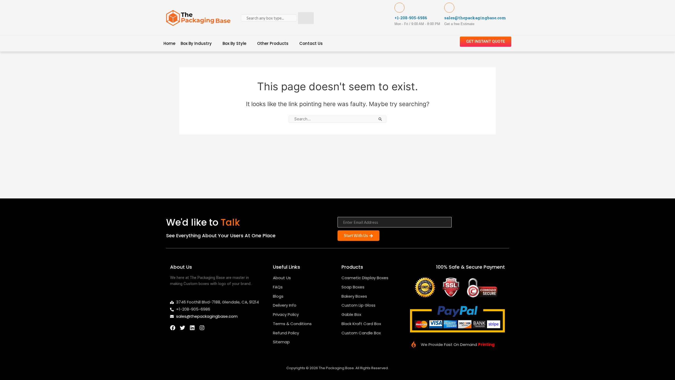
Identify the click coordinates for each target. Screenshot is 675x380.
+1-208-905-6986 (410, 17)
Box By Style (234, 43)
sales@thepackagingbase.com (475, 17)
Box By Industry (196, 43)
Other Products (272, 43)
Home (169, 43)
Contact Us (311, 43)
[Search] (306, 18)
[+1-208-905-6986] (399, 8)
